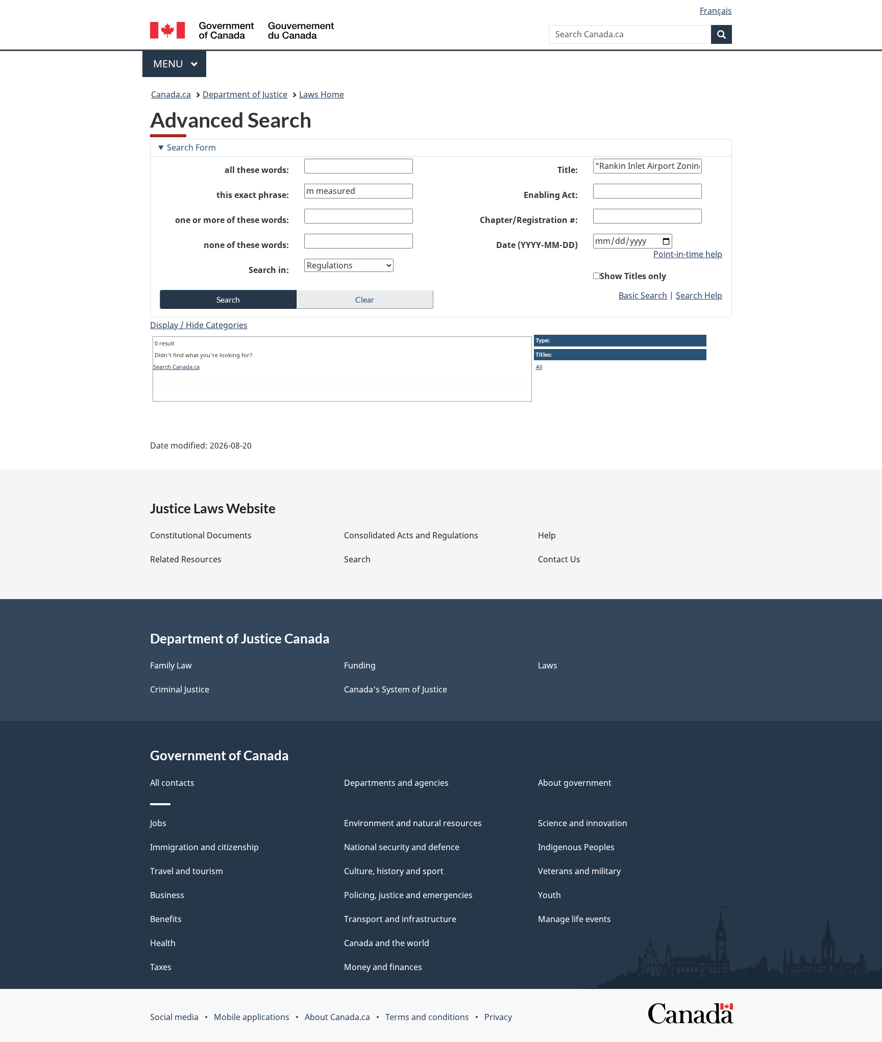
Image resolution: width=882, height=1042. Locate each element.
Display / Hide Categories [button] (199, 325)
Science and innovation (582, 823)
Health (163, 943)
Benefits (166, 919)
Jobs (158, 823)
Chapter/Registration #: (529, 220)
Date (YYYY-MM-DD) (537, 245)
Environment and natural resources (413, 823)
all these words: (257, 170)
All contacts (172, 782)
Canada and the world (386, 943)
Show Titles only (633, 276)
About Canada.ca (337, 1017)
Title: (567, 170)
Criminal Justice (179, 689)
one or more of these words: (232, 220)
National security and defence (401, 847)
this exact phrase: (252, 195)
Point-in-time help (687, 254)
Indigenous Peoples (576, 847)
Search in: (269, 270)
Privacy (498, 1017)
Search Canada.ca (176, 366)
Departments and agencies (396, 782)
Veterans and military (579, 871)
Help (547, 535)
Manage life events (574, 919)
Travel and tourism (186, 871)
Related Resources (186, 559)
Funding (360, 665)
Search (357, 559)
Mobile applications (251, 1017)
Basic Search (643, 295)
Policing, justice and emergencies (408, 895)
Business (167, 895)
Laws (547, 665)
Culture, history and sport (394, 871)
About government (574, 782)
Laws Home (321, 94)
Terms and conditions (427, 1017)
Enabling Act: (551, 195)
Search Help (699, 295)
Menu (169, 63)
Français (716, 10)
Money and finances (383, 967)
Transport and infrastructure (400, 919)
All (539, 366)
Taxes (161, 967)
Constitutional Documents (201, 535)
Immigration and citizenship (204, 847)
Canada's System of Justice (395, 689)
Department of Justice (245, 94)
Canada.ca (171, 94)
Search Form (191, 147)
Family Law (171, 665)
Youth (549, 895)
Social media (174, 1017)
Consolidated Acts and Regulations (411, 535)
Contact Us (559, 559)
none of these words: (246, 245)
